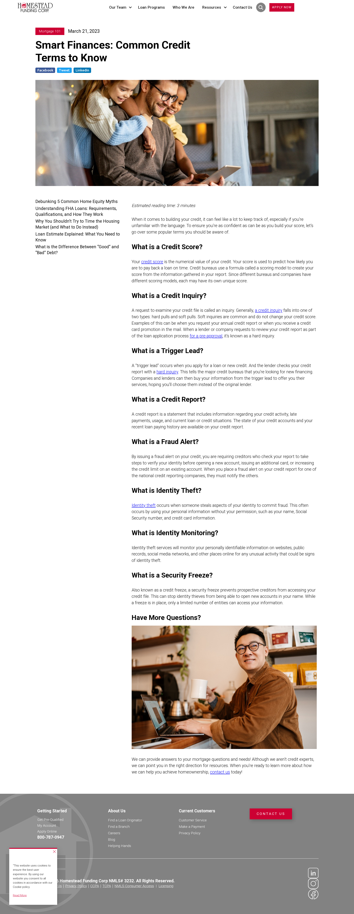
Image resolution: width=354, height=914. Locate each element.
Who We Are (183, 7)
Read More (20, 895)
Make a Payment (192, 826)
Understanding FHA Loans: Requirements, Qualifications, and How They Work (76, 211)
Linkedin (82, 70)
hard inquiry (167, 371)
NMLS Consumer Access (134, 886)
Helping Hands (119, 846)
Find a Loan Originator (125, 820)
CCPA (94, 886)
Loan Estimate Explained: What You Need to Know (77, 237)
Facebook (45, 70)
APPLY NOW (281, 7)
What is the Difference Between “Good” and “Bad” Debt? (77, 249)
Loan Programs (151, 7)
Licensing (166, 886)
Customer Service (193, 820)
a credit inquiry (268, 310)
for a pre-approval (206, 336)
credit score (152, 261)
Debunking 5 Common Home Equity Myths (76, 201)
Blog (111, 839)
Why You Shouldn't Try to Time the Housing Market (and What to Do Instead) (77, 224)
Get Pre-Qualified (50, 819)
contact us (220, 772)
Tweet (64, 70)
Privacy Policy (189, 833)
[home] (35, 7)
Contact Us (242, 7)
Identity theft (144, 505)
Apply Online (47, 831)
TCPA (107, 886)
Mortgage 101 (50, 31)
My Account (46, 825)
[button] (119, 7)
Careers (114, 833)
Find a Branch (119, 826)
